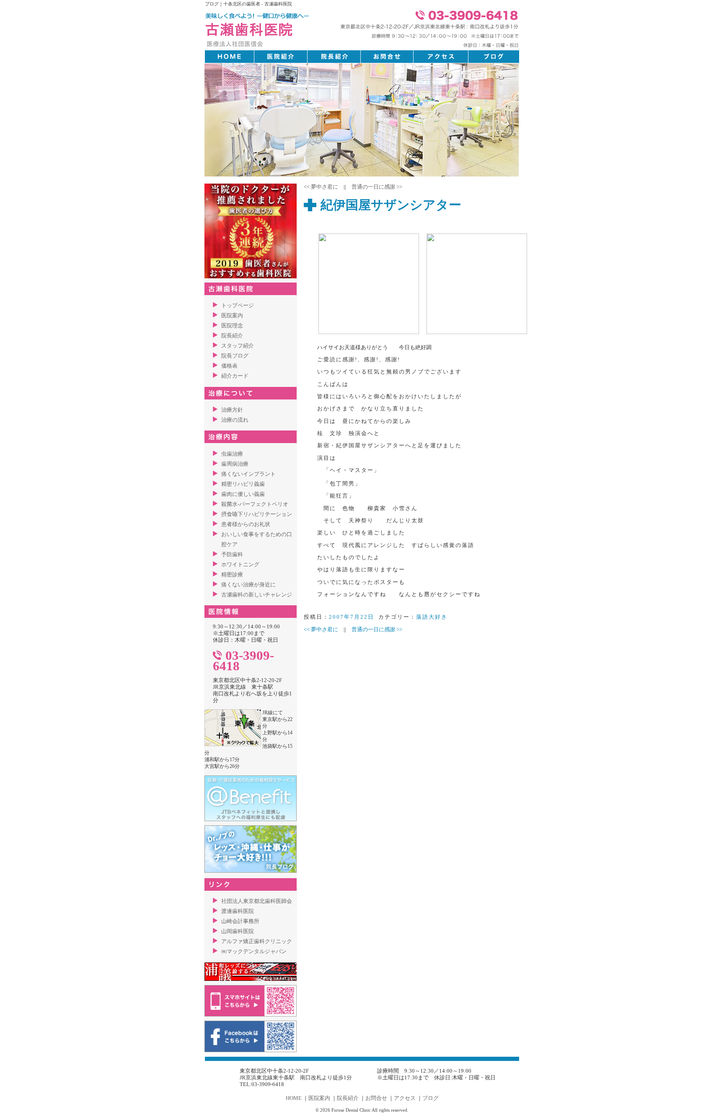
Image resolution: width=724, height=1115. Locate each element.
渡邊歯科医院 (237, 911)
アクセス (405, 1098)
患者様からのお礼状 (245, 524)
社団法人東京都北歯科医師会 (256, 901)
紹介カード (234, 376)
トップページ (237, 305)
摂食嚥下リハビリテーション (256, 514)
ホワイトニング (240, 564)
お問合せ (376, 1098)
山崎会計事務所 (240, 921)
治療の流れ (234, 420)
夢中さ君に (321, 187)
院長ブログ (234, 356)
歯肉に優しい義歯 (243, 494)
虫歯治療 (232, 454)
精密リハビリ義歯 (243, 484)
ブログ (430, 1098)
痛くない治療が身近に (248, 584)
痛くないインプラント (248, 474)
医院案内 (232, 315)
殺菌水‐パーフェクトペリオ (254, 504)
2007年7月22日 (351, 617)
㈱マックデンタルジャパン (254, 951)
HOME (294, 1098)
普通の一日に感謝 (377, 187)
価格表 (229, 366)
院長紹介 (232, 335)
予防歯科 (232, 554)
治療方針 (232, 410)
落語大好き (431, 617)
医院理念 (232, 325)
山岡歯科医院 (237, 931)
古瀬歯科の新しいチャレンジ (256, 594)
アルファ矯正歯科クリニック (256, 941)
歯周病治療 (234, 464)
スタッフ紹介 (237, 345)
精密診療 (232, 574)
